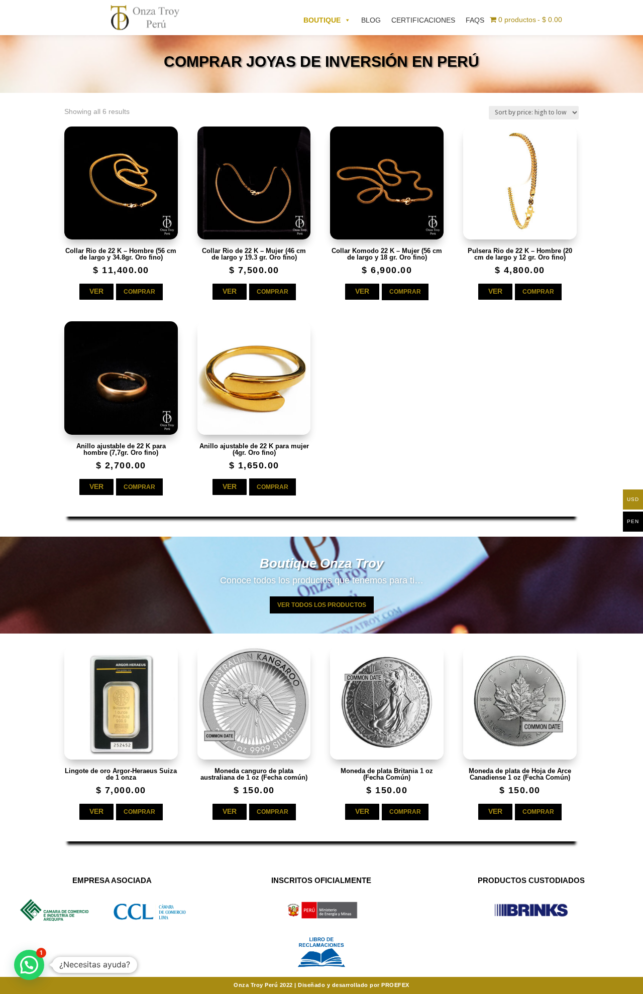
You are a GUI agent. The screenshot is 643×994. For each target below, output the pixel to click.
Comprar (139, 291)
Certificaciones (423, 20)
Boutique (322, 20)
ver (96, 291)
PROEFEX (395, 985)
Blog (371, 20)
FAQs (475, 20)
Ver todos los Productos (321, 604)
